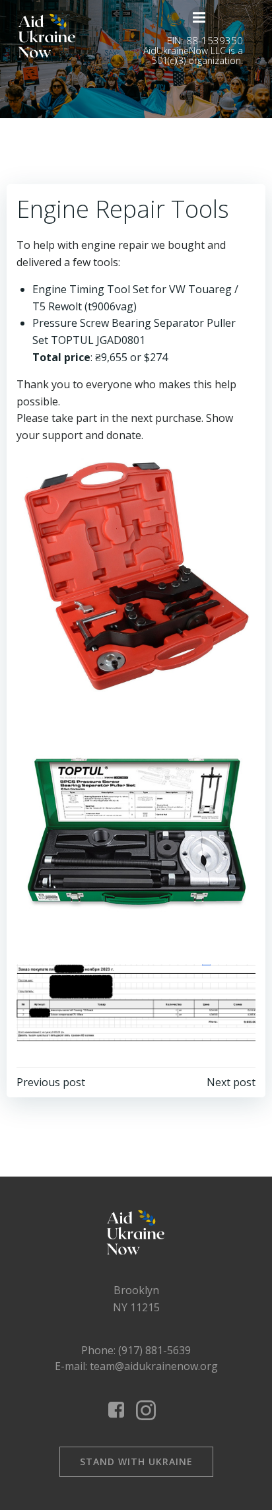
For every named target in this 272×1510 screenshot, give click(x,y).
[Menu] (199, 18)
